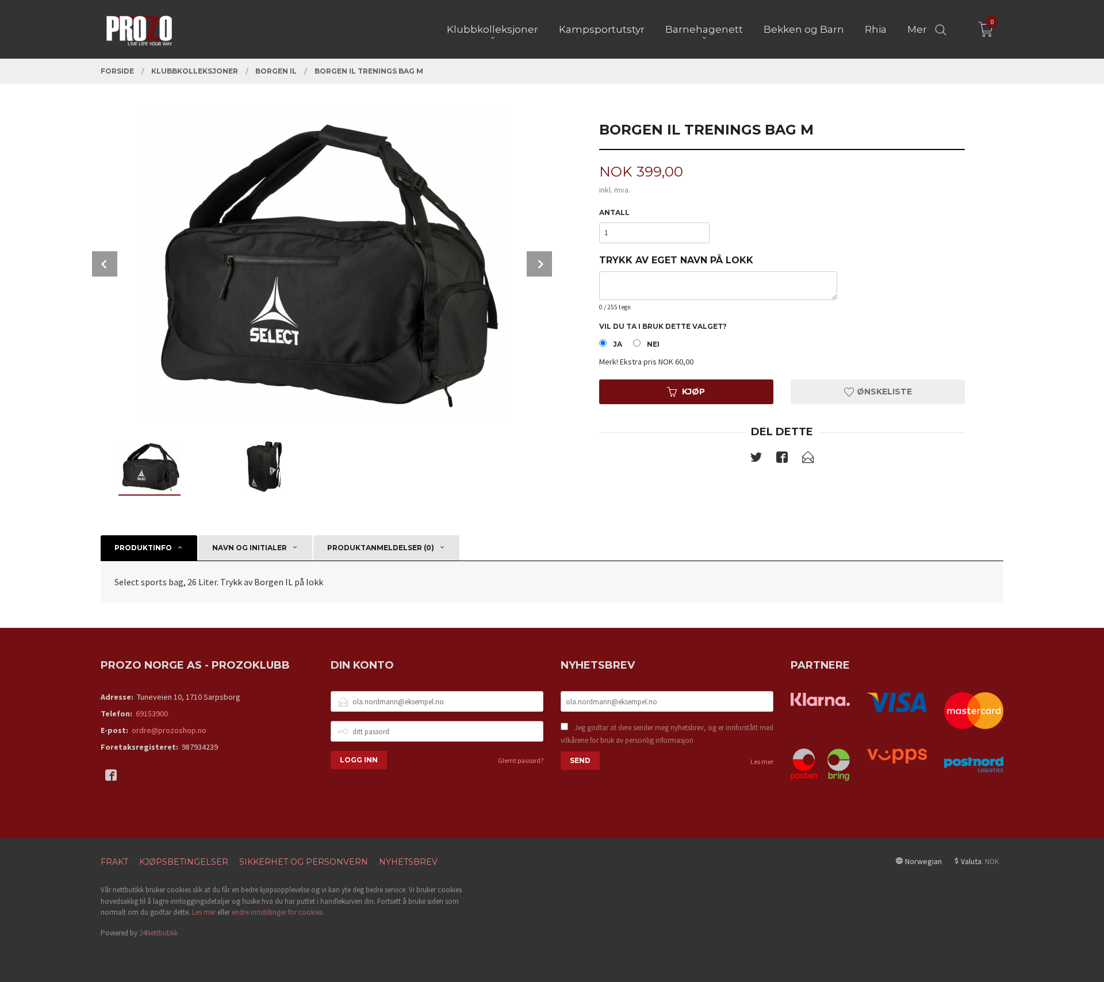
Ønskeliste (883, 391)
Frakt (114, 862)
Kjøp (693, 391)
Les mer (761, 761)
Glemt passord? (520, 760)
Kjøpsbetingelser (183, 862)
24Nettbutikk (158, 933)
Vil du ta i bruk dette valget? (663, 326)
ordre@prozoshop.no (169, 730)
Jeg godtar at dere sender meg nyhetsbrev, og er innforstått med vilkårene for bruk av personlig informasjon (667, 734)
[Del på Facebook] (782, 459)
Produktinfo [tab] (143, 547)
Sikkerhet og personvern (303, 862)
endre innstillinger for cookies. (278, 912)
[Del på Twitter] (756, 459)
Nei (653, 344)
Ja (617, 344)
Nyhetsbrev (408, 862)
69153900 (152, 713)
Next (539, 264)
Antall (614, 212)
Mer (917, 29)
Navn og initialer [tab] (249, 547)
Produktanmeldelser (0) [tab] (380, 547)
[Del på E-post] (808, 459)
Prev (104, 264)
